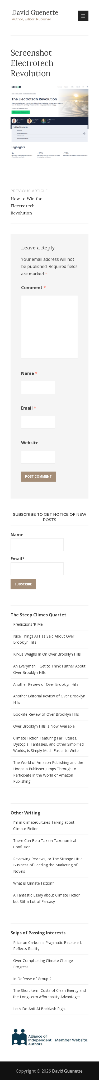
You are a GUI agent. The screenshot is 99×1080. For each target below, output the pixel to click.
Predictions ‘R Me (28, 624)
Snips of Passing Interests (38, 933)
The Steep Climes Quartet (38, 615)
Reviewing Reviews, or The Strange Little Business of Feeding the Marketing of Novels (48, 865)
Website (30, 443)
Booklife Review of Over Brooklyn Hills (46, 714)
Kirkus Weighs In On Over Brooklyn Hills (47, 654)
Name (29, 373)
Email (28, 408)
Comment (33, 287)
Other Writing (25, 813)
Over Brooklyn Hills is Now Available (44, 726)
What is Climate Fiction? (33, 883)
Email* (18, 559)
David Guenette (35, 12)
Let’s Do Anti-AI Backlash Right (39, 1008)
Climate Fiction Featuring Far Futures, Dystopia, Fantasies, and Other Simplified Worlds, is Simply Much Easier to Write (48, 744)
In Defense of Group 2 (32, 978)
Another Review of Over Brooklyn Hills (45, 684)
